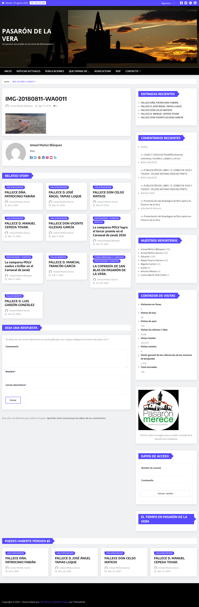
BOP (118, 71)
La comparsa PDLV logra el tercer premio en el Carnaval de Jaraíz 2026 (110, 231)
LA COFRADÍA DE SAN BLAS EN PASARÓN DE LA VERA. (109, 270)
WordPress (46, 601)
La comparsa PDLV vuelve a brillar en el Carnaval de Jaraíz (19, 266)
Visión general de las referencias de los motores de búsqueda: (166, 357)
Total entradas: (149, 367)
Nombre (11, 371)
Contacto (132, 71)
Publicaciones (54, 71)
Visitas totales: (149, 346)
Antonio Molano (149, 271)
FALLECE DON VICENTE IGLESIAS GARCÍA (66, 225)
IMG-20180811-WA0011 (24, 81)
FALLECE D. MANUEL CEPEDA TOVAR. (20, 225)
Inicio (8, 71)
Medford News (61, 601)
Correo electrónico (16, 384)
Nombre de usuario (151, 468)
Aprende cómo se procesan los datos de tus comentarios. (76, 418)
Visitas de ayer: (149, 321)
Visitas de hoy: (149, 312)
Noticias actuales (28, 71)
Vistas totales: (149, 338)
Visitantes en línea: (151, 304)
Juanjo (144, 267)
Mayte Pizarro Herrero (152, 260)
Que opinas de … (79, 71)
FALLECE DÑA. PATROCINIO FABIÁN (20, 194)
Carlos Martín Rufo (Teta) (153, 274)
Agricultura (102, 71)
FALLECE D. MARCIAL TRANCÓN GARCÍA (64, 264)
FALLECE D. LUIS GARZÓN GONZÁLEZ (20, 303)
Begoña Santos (148, 264)
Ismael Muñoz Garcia (19, 201)
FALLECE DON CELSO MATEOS (156, 110)
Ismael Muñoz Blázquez (21, 105)
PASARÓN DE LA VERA (26, 35)
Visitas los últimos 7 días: (155, 329)
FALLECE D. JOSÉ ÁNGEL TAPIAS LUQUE (65, 194)
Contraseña (147, 480)
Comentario (12, 346)
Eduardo (145, 256)
